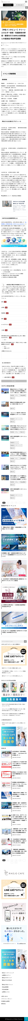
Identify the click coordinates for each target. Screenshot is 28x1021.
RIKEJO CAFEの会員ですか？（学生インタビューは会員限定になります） (13, 343)
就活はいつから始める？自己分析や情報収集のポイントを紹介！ (19, 773)
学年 (2, 318)
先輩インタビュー (15, 395)
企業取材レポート (6, 975)
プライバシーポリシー (6, 999)
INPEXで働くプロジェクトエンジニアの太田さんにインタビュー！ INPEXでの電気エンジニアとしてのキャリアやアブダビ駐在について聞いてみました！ (18, 429)
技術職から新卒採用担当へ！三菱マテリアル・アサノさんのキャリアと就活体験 (19, 784)
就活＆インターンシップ (8, 973)
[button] (26, 1)
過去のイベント (15, 442)
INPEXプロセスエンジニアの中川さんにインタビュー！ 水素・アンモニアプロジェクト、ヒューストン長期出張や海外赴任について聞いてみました (18, 469)
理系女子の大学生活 (7, 980)
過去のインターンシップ (17, 419)
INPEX (3, 45)
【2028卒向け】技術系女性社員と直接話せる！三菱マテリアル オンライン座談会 (14, 579)
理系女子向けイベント (7, 984)
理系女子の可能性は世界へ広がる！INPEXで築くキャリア (17, 403)
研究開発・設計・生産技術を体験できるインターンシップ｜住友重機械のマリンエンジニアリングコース (14, 554)
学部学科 (3, 313)
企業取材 (23, 482)
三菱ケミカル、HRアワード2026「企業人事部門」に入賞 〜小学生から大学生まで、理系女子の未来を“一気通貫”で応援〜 (19, 818)
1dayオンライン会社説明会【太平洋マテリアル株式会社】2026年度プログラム (14, 631)
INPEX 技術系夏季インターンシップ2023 (18, 489)
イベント (5, 44)
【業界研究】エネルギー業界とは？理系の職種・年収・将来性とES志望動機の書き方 (19, 830)
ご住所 (2, 330)
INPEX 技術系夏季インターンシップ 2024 (18, 437)
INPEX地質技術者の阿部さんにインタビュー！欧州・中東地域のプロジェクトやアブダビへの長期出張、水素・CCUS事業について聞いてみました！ (18, 455)
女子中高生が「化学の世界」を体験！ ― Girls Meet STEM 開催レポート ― (19, 753)
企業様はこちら (6, 992)
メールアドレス (4, 324)
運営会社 (3, 1003)
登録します (7, 348)
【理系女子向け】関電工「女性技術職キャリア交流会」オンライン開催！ (14, 528)
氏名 (2, 301)
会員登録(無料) (8, 5)
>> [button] (24, 502)
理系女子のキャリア (7, 977)
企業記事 (23, 395)
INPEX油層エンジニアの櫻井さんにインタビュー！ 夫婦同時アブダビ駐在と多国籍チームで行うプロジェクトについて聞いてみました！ (18, 479)
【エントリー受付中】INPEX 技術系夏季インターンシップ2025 (18, 413)
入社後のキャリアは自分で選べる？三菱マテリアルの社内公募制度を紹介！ (19, 763)
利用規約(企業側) (5, 1001)
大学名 (2, 307)
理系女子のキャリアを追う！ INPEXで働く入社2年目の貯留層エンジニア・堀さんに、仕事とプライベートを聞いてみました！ (18, 391)
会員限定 (7, 45)
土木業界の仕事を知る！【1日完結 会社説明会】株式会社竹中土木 (14, 605)
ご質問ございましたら (6, 351)
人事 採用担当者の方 (19, 5)
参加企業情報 (5, 987)
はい (5, 339)
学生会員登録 (5, 989)
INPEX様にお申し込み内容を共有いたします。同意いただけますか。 (13, 336)
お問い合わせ (4, 996)
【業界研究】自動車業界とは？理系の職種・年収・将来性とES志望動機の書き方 (19, 851)
